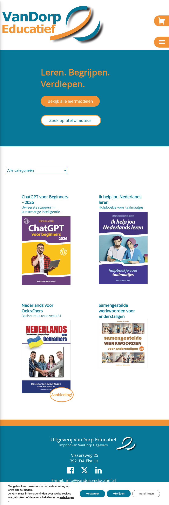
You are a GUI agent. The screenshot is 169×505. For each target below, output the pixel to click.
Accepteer (92, 494)
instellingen (67, 497)
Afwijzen (118, 494)
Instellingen (146, 494)
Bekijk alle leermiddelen (70, 101)
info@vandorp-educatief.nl (91, 480)
